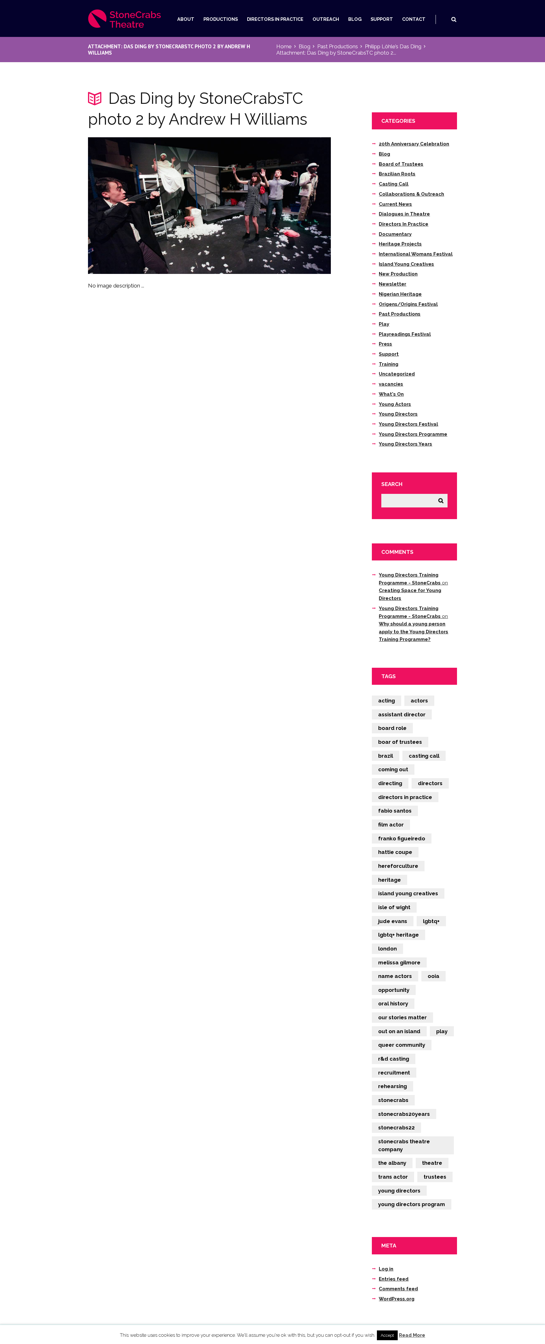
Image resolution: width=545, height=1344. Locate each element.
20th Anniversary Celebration (414, 144)
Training (388, 364)
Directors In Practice (275, 19)
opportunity (393, 990)
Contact (413, 19)
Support (382, 19)
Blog (355, 19)
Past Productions (337, 46)
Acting (386, 700)
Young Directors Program (411, 1204)
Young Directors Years (405, 444)
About (185, 19)
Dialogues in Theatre (404, 214)
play (442, 1031)
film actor (391, 824)
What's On (391, 394)
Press (385, 344)
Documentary (395, 234)
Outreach (326, 19)
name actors (395, 976)
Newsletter (392, 284)
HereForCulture (398, 866)
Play (384, 324)
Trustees (435, 1177)
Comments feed (398, 1289)
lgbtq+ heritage (398, 935)
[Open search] (453, 19)
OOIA (433, 976)
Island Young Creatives (406, 264)
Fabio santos (395, 811)
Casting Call (393, 184)
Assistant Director (401, 714)
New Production (398, 274)
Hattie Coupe (395, 852)
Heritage (389, 880)
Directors (430, 783)
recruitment (394, 1072)
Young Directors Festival (408, 424)
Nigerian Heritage (400, 294)
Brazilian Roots (397, 174)
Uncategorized (397, 374)
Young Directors (398, 414)
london (387, 948)
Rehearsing (392, 1086)
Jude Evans (392, 921)
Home (284, 46)
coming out (393, 769)
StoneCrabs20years (404, 1114)
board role (392, 728)
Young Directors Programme (413, 434)
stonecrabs (393, 1100)
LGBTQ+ (431, 921)
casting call (424, 756)
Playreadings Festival (405, 334)
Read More (412, 1335)
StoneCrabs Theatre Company (404, 1145)
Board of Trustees (401, 164)
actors (419, 700)
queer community (401, 1045)
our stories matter (402, 1017)
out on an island (399, 1031)
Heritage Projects (400, 244)
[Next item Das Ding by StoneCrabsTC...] (270, 206)
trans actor (393, 1177)
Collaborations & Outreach (411, 194)
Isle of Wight (394, 907)
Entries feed (393, 1279)
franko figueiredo (401, 838)
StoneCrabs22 (396, 1127)
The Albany (392, 1163)
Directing (390, 783)
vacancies (391, 384)
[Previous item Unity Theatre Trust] (148, 206)
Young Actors (395, 404)
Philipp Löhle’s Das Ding (393, 46)
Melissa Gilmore (399, 962)
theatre (432, 1163)
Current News (395, 204)
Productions (220, 19)
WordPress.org (396, 1299)
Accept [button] (387, 1335)
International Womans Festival (416, 254)
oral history (393, 1003)
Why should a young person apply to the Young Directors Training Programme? (413, 631)
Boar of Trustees (400, 742)
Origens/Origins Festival (408, 304)
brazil (385, 756)
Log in (386, 1269)
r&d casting (393, 1059)
